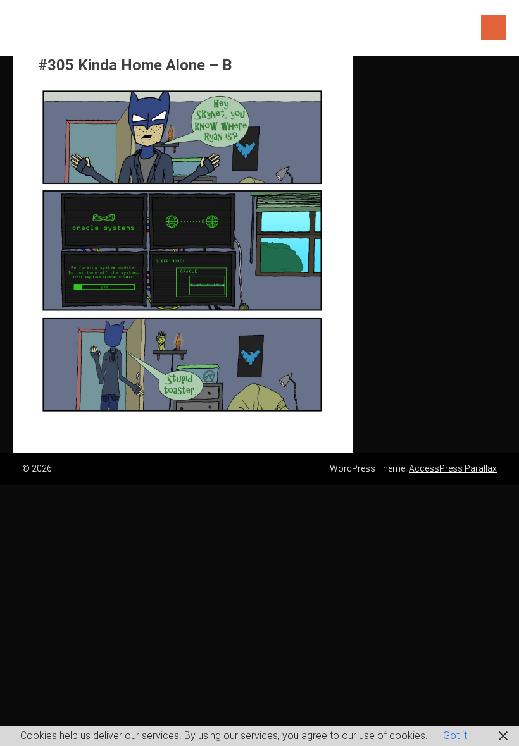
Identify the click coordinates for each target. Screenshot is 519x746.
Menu (493, 27)
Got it (455, 736)
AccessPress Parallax (453, 468)
